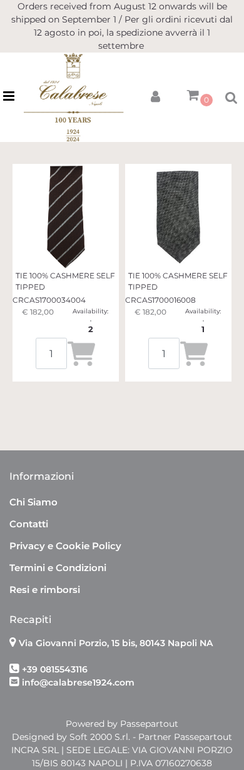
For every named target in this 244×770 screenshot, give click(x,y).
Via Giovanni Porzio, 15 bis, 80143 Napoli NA (116, 643)
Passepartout (149, 723)
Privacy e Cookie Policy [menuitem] (65, 546)
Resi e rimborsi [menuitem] (44, 589)
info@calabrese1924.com (78, 682)
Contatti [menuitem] (28, 524)
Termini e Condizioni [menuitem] (57, 568)
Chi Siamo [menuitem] (33, 502)
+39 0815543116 (55, 669)
